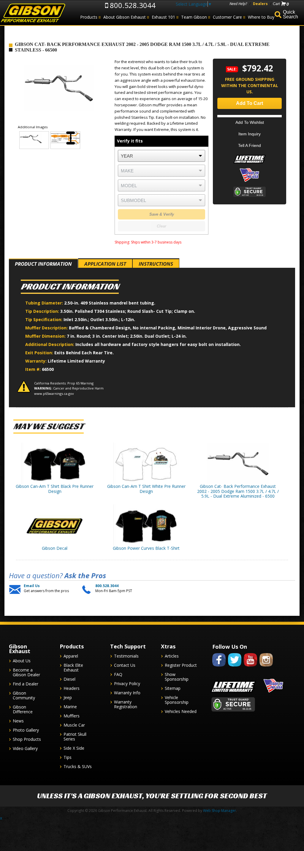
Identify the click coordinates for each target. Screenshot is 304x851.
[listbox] (161, 156)
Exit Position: (39, 352)
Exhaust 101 (163, 17)
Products (88, 17)
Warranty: (36, 361)
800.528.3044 (132, 5)
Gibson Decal (54, 548)
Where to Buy (261, 17)
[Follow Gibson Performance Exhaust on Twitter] (234, 667)
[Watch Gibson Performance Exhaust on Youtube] (250, 667)
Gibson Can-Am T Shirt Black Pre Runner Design (55, 488)
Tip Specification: (44, 319)
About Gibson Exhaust (124, 17)
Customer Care (227, 17)
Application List (105, 263)
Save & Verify (161, 214)
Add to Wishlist (249, 122)
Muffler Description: (47, 328)
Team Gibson (194, 17)
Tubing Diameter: (44, 303)
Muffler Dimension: (46, 336)
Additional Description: (50, 344)
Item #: (33, 369)
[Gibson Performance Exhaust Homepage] (32, 13)
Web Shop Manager (219, 810)
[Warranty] (249, 163)
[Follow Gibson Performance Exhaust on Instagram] (266, 667)
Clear (161, 226)
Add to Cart (249, 103)
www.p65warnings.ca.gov (54, 393)
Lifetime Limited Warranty (76, 361)
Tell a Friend (249, 145)
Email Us (32, 586)
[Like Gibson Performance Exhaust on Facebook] (219, 667)
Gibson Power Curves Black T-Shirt (146, 548)
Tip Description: (42, 311)
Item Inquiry (249, 134)
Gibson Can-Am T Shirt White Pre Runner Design (146, 488)
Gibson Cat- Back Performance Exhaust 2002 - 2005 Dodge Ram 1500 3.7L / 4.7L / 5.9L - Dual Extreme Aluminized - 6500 (238, 491)
